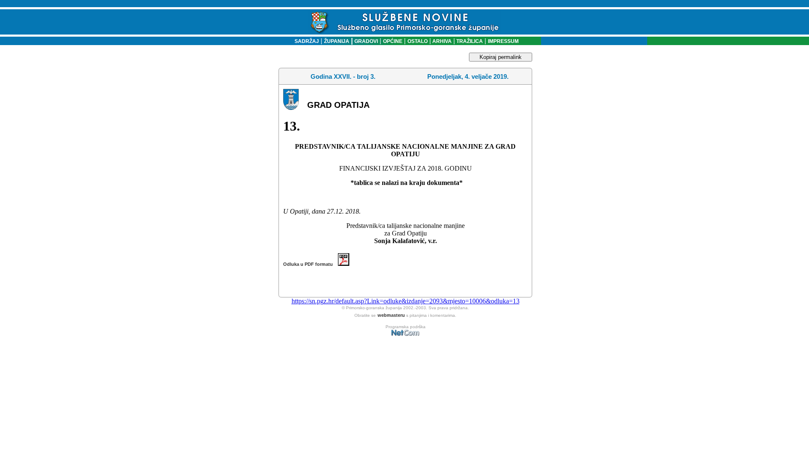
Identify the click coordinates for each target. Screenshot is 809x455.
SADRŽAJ (305, 41)
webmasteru (391, 315)
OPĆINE (392, 41)
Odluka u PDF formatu (310, 264)
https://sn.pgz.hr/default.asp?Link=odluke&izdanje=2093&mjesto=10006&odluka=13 (406, 301)
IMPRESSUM (503, 41)
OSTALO (417, 41)
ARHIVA (441, 41)
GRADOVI (366, 41)
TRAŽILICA (469, 41)
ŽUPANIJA (336, 41)
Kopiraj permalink (501, 57)
